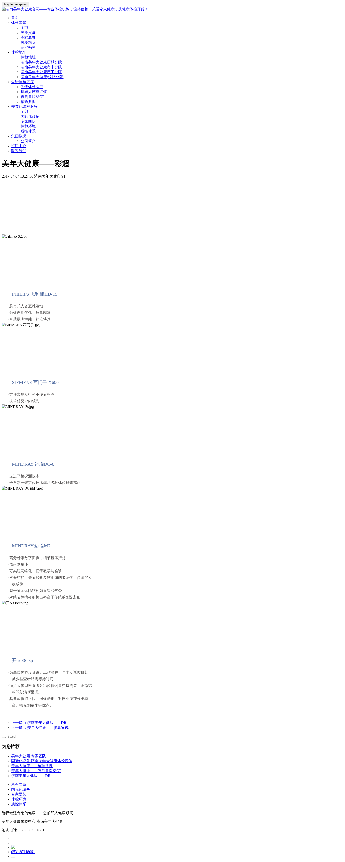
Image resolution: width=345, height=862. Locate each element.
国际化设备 (30, 116)
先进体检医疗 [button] (22, 82)
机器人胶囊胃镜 (34, 92)
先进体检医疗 (32, 87)
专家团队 (28, 121)
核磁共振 (28, 102)
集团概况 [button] (18, 136)
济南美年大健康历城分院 (41, 62)
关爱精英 (28, 42)
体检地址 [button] (18, 52)
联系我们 (18, 151)
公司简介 (28, 141)
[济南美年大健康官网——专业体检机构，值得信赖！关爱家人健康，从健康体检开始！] (172, 9)
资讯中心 (18, 146)
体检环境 (28, 126)
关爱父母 (28, 33)
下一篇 (40, 728)
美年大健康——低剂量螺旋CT (36, 771)
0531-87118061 (23, 852)
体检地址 (28, 57)
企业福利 (28, 47)
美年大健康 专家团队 (28, 756)
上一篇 (38, 723)
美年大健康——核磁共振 (32, 766)
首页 (15, 18)
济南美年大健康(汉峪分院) (42, 77)
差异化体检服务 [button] (24, 106)
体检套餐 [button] (18, 23)
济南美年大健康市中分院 (41, 67)
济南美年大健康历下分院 (41, 72)
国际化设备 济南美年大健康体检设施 (41, 761)
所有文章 (18, 784)
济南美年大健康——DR (30, 776)
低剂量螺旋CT (32, 97)
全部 (24, 28)
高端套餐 (28, 37)
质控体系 (28, 131)
